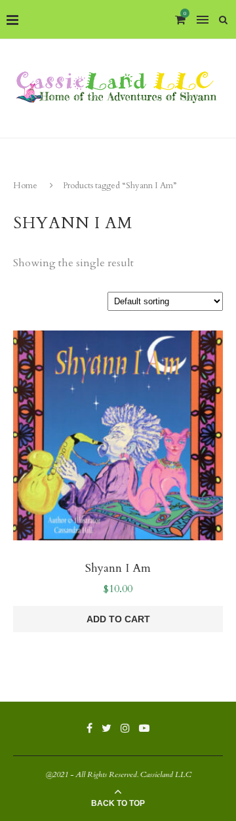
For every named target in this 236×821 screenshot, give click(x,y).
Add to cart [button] (118, 619)
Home (25, 185)
